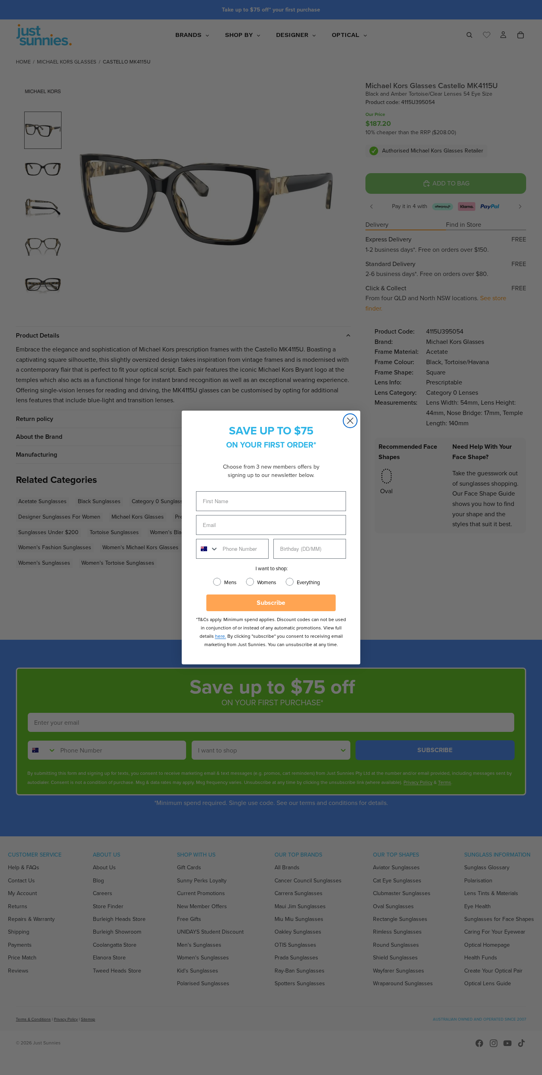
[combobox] (207, 548)
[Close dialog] (350, 421)
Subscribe (271, 602)
